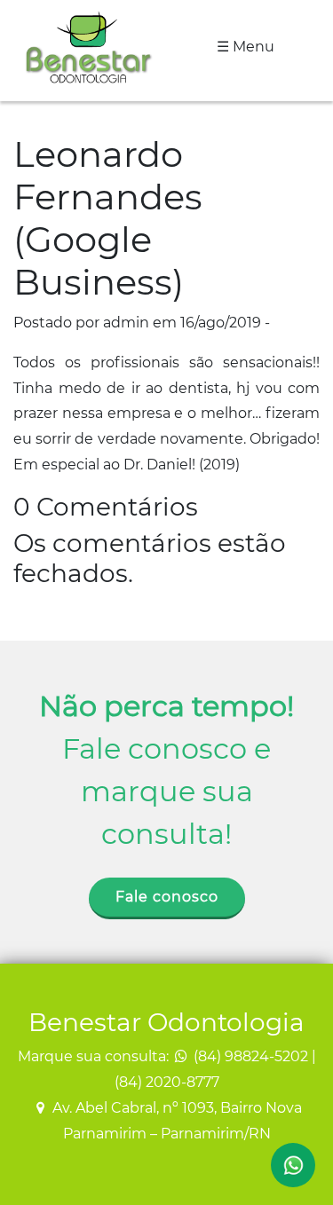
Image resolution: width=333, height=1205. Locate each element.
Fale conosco (166, 896)
